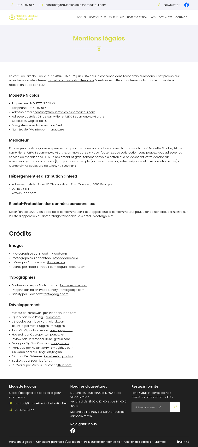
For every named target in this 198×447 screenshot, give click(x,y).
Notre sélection (137, 17)
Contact (181, 17)
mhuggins (58, 326)
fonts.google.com (72, 290)
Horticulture (97, 17)
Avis (153, 17)
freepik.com (48, 267)
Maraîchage (116, 17)
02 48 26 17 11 (21, 189)
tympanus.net (54, 334)
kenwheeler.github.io (58, 356)
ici (52, 393)
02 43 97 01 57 (38, 108)
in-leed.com (58, 253)
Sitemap (160, 442)
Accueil (81, 17)
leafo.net (45, 361)
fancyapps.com (61, 330)
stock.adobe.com (65, 258)
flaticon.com (56, 262)
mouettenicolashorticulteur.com (71, 80)
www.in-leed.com (24, 193)
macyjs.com (60, 343)
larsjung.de (54, 352)
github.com (57, 321)
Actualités (165, 17)
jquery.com (53, 317)
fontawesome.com (73, 285)
